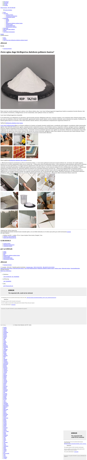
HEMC (7, 20)
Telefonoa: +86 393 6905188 (9, 236)
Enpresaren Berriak (7, 48)
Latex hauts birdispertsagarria (8, 125)
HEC (7, 22)
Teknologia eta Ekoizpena (11, 16)
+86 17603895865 (15, 276)
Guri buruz (5, 13)
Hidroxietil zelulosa (66, 268)
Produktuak (5, 18)
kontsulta (69, 231)
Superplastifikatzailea (10, 25)
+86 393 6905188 (7, 276)
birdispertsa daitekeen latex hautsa (14, 123)
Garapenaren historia (10, 17)
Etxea (4, 12)
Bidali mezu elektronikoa (6, 270)
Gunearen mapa (29, 267)
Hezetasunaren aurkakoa (11, 27)
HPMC (7, 19)
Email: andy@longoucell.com (9, 237)
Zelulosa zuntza (9, 24)
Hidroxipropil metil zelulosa (7, 268)
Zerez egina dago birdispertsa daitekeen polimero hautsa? (15, 40)
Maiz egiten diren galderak (9, 29)
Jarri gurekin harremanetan (9, 31)
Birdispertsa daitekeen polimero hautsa (14, 23)
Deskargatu (5, 28)
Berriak (4, 30)
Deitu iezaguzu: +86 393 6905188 (8, 7)
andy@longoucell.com (8, 285)
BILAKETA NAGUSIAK (48, 267)
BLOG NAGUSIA (38, 267)
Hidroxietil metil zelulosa (18, 268)
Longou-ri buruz (9, 14)
